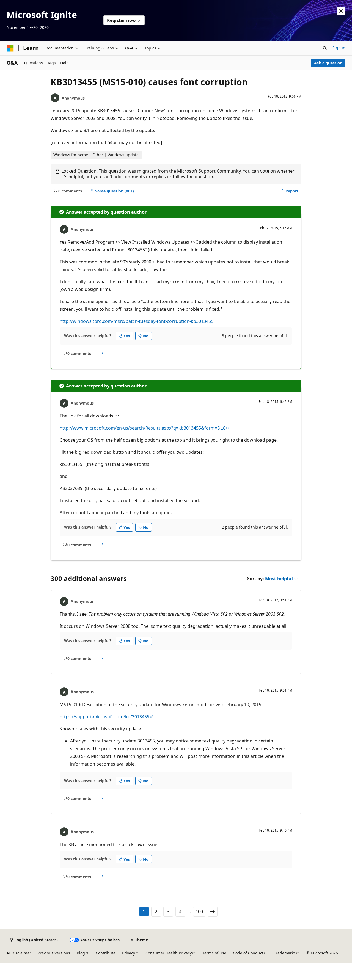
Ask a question (328, 62)
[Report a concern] (101, 353)
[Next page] (213, 912)
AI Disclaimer (19, 953)
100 (199, 912)
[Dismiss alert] (341, 11)
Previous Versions (54, 953)
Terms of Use (214, 953)
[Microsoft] (10, 48)
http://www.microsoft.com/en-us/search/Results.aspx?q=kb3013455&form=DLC (143, 428)
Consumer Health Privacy (168, 953)
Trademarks (285, 953)
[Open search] (324, 48)
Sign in (338, 47)
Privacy (128, 953)
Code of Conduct (248, 953)
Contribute (106, 953)
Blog (81, 953)
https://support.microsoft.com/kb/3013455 (104, 717)
